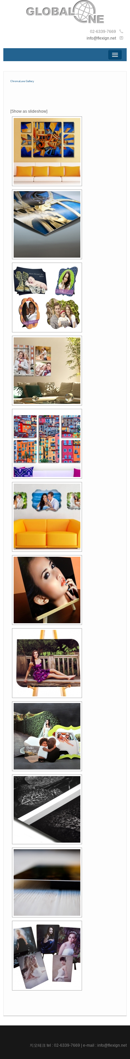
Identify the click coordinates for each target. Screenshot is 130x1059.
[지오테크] (65, 11)
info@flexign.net (101, 38)
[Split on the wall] (47, 151)
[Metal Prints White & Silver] (47, 809)
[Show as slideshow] (28, 111)
